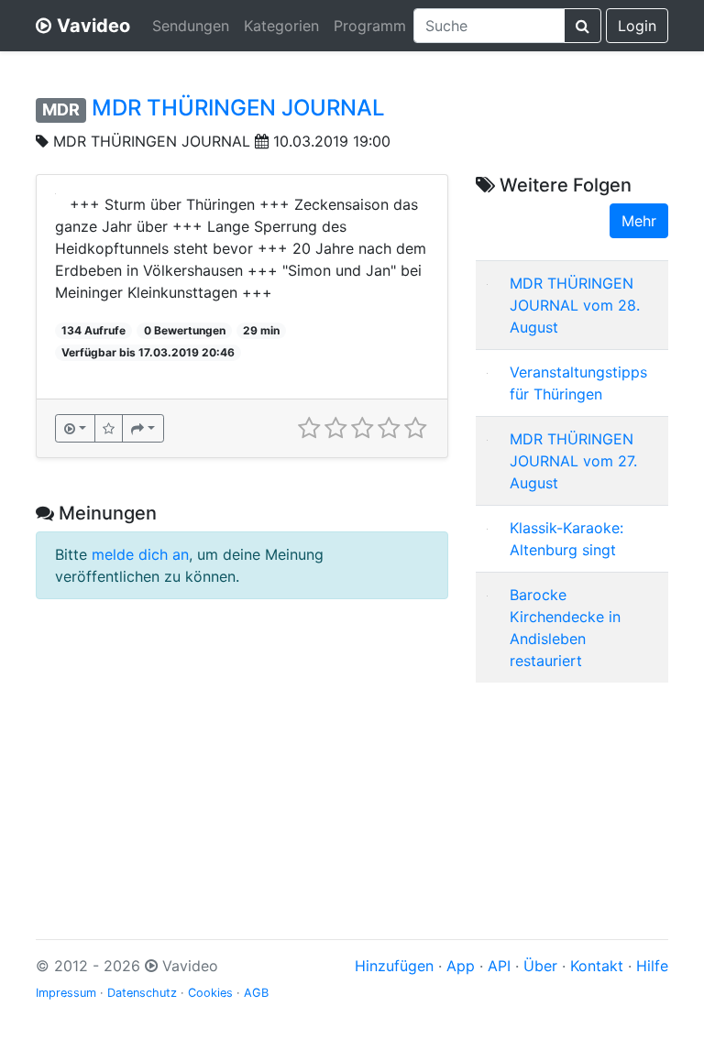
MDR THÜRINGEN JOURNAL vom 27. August (573, 461)
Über (540, 966)
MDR (61, 109)
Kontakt (596, 966)
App (460, 966)
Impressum (66, 993)
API (499, 966)
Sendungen (190, 25)
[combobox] (489, 25)
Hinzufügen (394, 966)
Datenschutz (142, 993)
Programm (370, 25)
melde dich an (140, 554)
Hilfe (652, 966)
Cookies (210, 993)
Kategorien (281, 25)
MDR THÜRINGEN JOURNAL (238, 107)
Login (637, 25)
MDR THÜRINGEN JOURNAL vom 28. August (575, 305)
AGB (256, 993)
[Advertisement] (572, 788)
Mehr (639, 221)
